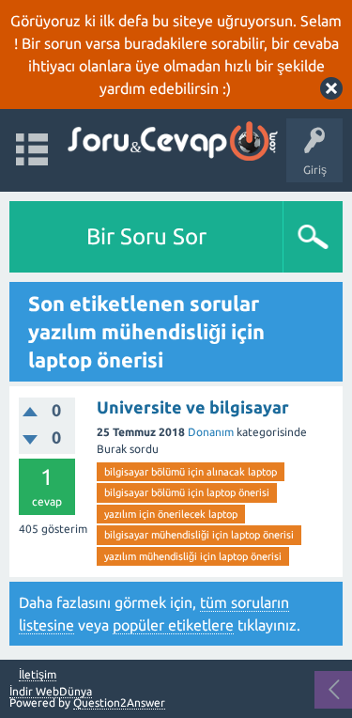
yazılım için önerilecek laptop (170, 514)
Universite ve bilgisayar (193, 407)
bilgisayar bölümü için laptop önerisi (186, 492)
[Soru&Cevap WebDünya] (171, 141)
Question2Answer (119, 702)
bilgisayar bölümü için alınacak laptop (190, 471)
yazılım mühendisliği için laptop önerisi (193, 556)
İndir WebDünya (50, 691)
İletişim (37, 674)
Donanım (211, 432)
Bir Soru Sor (146, 236)
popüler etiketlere (173, 625)
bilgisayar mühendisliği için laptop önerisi (199, 534)
